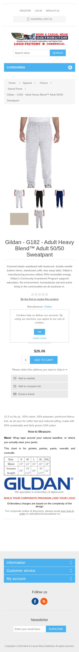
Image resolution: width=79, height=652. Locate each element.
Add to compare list (29, 386)
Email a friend (26, 394)
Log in (38, 11)
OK (39, 331)
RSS (43, 601)
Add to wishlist (26, 378)
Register (25, 11)
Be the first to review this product (40, 299)
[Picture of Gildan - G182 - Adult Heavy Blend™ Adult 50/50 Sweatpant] (19, 199)
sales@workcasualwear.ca (44, 513)
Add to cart (43, 359)
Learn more (39, 338)
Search (58, 52)
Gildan (48, 306)
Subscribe (56, 628)
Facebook (35, 601)
